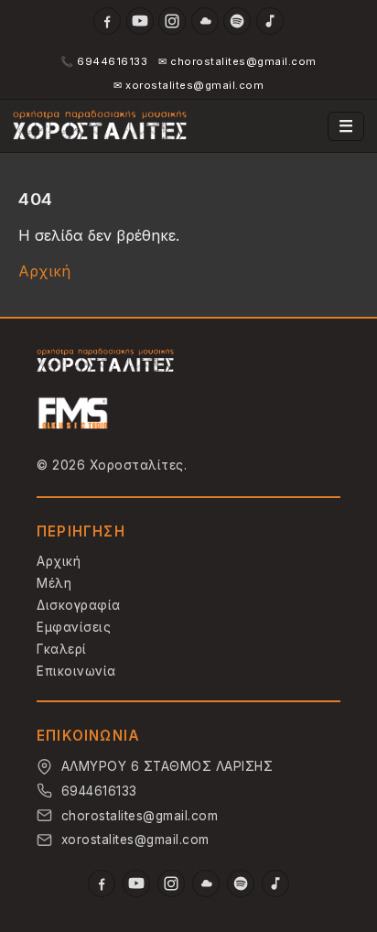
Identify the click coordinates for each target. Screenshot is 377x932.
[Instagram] (172, 21)
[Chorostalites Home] (105, 361)
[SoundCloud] (205, 21)
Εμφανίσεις (74, 627)
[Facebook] (107, 21)
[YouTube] (140, 21)
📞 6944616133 (103, 61)
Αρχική (44, 271)
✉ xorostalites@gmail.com (188, 85)
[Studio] (73, 415)
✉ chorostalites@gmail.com (237, 61)
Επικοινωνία (76, 671)
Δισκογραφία (79, 605)
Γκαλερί (62, 649)
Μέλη (54, 583)
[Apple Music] (270, 21)
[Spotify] (237, 21)
